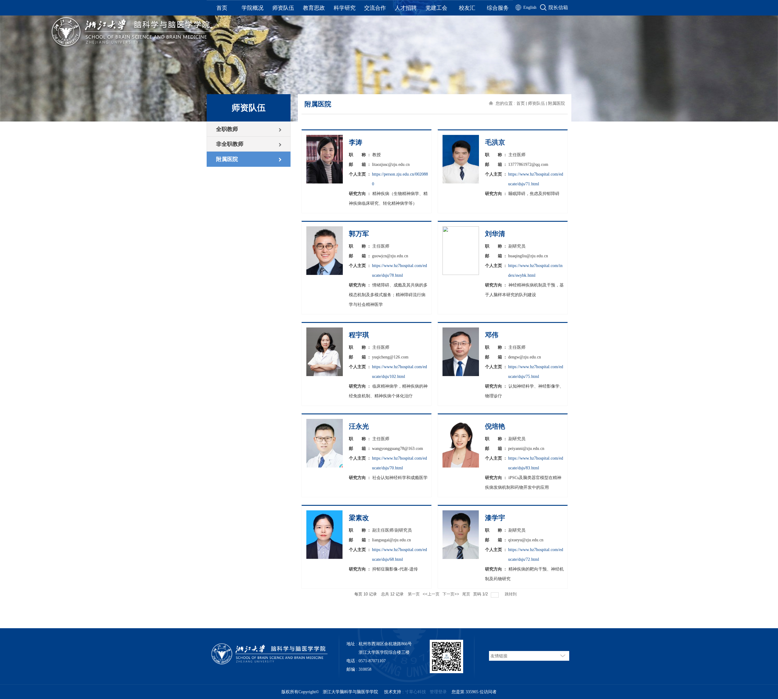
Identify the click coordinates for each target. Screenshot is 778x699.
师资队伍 (283, 8)
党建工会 (436, 8)
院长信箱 (558, 7)
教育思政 (314, 8)
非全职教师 (229, 144)
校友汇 (467, 8)
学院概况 (252, 8)
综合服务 (498, 8)
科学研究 (345, 8)
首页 (221, 8)
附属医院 (227, 159)
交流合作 (375, 8)
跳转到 (511, 594)
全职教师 (227, 129)
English (529, 7)
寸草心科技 (415, 692)
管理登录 (438, 692)
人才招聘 (406, 8)
